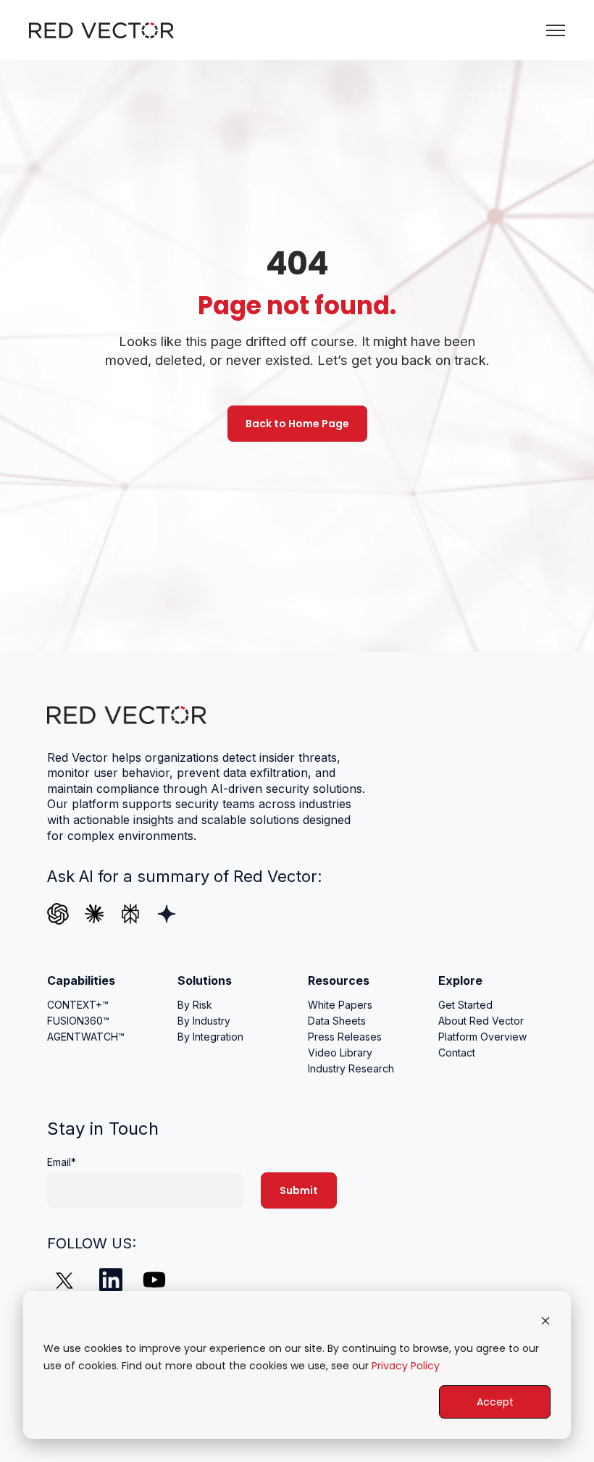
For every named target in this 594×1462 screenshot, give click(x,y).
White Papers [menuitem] (340, 1005)
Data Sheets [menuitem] (337, 1020)
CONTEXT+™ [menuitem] (78, 1005)
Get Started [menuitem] (465, 1005)
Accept (495, 1402)
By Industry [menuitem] (203, 1020)
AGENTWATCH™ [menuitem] (86, 1036)
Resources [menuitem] (338, 980)
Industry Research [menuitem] (351, 1068)
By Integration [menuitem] (210, 1036)
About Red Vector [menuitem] (481, 1020)
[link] (101, 29)
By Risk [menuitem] (194, 1005)
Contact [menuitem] (456, 1052)
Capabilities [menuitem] (81, 980)
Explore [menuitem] (460, 980)
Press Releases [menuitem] (345, 1036)
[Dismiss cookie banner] (545, 1320)
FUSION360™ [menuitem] (78, 1020)
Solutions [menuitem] (204, 980)
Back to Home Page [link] (297, 423)
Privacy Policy (406, 1365)
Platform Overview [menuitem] (482, 1036)
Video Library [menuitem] (340, 1052)
